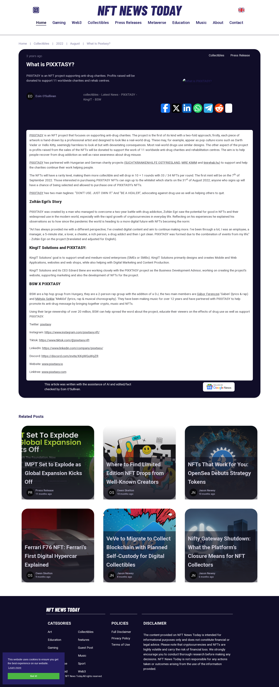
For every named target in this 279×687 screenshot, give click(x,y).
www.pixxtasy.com (54, 372)
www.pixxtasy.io (52, 364)
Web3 (77, 22)
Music (201, 22)
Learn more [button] (14, 667)
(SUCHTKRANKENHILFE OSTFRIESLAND (152, 162)
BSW (98, 99)
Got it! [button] (33, 676)
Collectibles (98, 22)
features (83, 640)
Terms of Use (120, 644)
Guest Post (85, 648)
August (75, 43)
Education (181, 22)
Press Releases (128, 22)
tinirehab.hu (211, 162)
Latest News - (111, 94)
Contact (236, 22)
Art (50, 632)
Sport (81, 663)
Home (41, 22)
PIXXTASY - (129, 94)
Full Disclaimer (121, 632)
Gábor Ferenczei (208, 294)
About (218, 22)
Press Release (240, 55)
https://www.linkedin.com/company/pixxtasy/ (72, 348)
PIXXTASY (36, 135)
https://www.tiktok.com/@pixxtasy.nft (64, 340)
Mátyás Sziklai (44, 299)
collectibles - (92, 94)
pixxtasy (45, 324)
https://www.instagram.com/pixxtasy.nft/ (72, 332)
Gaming (59, 22)
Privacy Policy (120, 638)
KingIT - (89, 99)
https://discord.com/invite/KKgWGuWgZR (69, 356)
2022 (59, 43)
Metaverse (157, 22)
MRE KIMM (189, 162)
